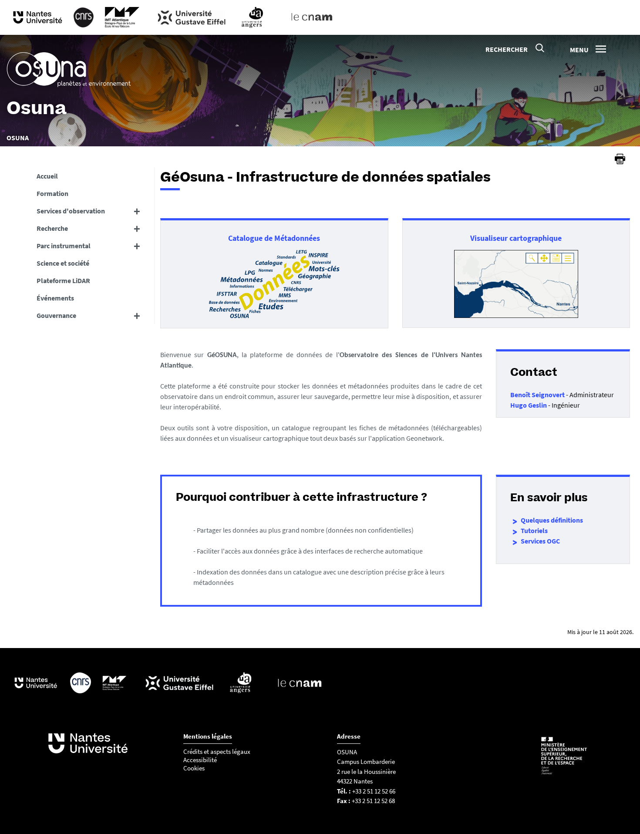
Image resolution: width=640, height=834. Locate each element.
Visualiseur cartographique (516, 238)
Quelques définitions (552, 520)
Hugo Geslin (528, 405)
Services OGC (540, 541)
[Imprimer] (620, 159)
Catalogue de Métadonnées (274, 238)
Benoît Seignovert (538, 394)
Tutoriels (534, 530)
